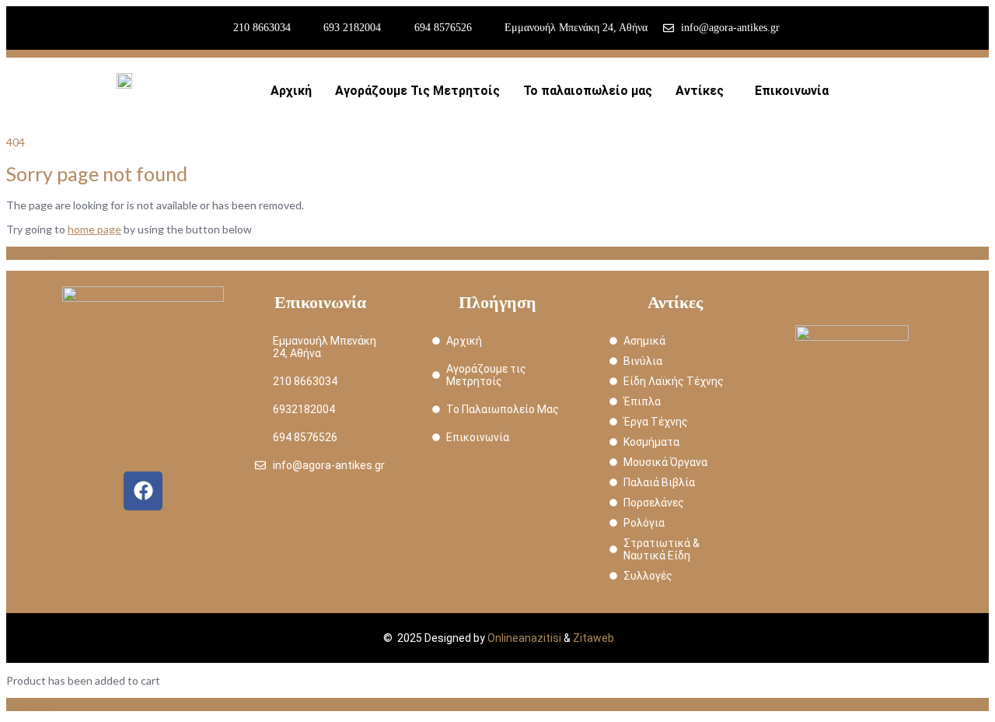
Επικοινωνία (792, 90)
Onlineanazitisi (524, 638)
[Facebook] (143, 490)
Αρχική (291, 90)
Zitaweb (593, 638)
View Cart (30, 704)
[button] (703, 91)
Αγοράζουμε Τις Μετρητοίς (417, 90)
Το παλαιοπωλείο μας (587, 90)
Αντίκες (700, 90)
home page (94, 229)
